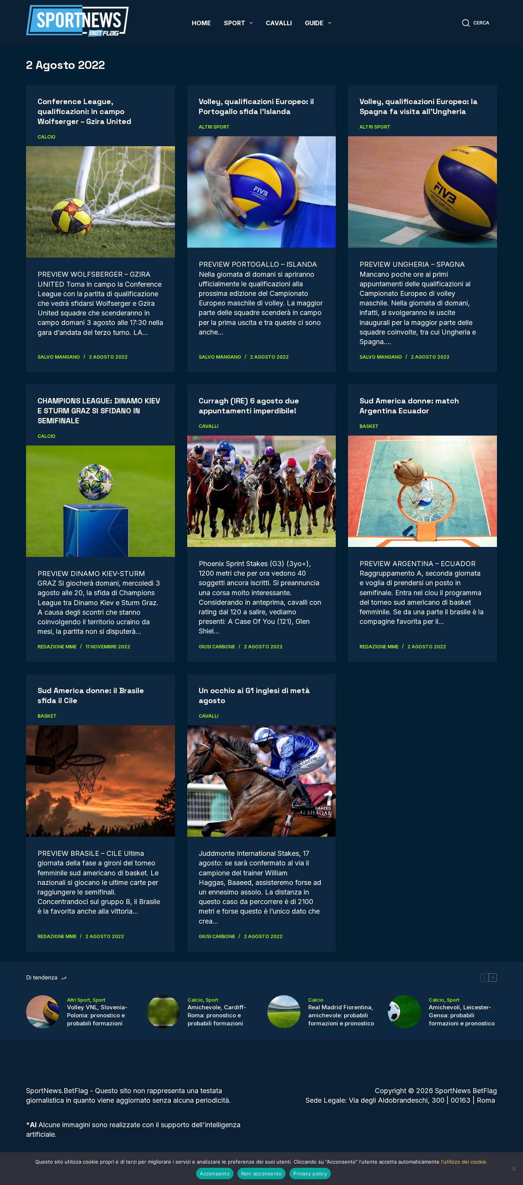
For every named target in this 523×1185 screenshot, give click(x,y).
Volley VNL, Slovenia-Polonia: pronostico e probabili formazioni (97, 1015)
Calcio (47, 137)
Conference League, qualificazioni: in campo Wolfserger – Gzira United (84, 111)
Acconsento (215, 1173)
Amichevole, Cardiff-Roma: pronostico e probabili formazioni (217, 1015)
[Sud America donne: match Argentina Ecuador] (422, 491)
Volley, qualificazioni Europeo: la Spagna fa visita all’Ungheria (418, 106)
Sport (234, 23)
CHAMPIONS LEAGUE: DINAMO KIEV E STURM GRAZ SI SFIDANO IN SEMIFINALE (99, 411)
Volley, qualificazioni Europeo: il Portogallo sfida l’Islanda (256, 106)
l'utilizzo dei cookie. (464, 1162)
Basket (369, 426)
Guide (314, 23)
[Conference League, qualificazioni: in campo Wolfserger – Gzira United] (100, 202)
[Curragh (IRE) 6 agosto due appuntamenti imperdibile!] (261, 491)
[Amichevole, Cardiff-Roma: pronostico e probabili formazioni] (163, 1011)
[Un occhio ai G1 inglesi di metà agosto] (261, 781)
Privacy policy (310, 1173)
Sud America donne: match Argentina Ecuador (409, 406)
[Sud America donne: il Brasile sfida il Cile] (100, 781)
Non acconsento (261, 1173)
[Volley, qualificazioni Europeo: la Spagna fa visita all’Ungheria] (422, 192)
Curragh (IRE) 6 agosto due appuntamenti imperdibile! (249, 406)
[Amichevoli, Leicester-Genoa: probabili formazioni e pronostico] (404, 1011)
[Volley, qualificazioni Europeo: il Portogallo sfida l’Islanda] (261, 192)
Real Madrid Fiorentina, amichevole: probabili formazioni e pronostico (341, 1015)
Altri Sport (214, 127)
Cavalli (279, 23)
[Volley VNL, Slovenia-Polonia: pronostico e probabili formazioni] (42, 1011)
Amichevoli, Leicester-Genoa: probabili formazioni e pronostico (462, 1015)
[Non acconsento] (513, 1168)
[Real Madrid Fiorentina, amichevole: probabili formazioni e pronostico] (284, 1011)
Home (201, 23)
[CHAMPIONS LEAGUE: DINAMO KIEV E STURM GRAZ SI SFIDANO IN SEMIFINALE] (100, 501)
